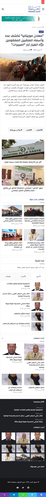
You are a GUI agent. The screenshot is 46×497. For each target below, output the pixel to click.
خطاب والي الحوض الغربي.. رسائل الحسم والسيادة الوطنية (16, 295)
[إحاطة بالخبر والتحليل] (23, 18)
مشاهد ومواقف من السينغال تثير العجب (16, 323)
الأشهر (38, 276)
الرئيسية (39, 27)
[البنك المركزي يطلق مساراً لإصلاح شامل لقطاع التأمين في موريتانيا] (12, 235)
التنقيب (38, 130)
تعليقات (8, 276)
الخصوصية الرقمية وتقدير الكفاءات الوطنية (18, 285)
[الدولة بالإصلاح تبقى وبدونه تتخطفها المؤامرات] (8, 449)
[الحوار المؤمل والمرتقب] (37, 316)
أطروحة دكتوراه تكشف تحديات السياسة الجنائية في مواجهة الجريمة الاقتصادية (34, 220)
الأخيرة (23, 276)
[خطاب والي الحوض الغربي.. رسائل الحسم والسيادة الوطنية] (37, 296)
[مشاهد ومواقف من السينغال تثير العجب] (37, 326)
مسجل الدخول (30, 267)
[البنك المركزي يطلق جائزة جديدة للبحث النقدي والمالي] (12, 211)
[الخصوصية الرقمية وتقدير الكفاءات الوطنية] (37, 286)
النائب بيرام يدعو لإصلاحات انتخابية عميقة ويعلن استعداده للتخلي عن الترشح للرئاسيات (35, 246)
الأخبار (34, 27)
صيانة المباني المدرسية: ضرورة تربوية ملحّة (18, 305)
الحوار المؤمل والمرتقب (22, 313)
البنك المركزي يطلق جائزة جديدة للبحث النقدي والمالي (12, 219)
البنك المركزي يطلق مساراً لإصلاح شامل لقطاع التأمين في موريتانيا (13, 244)
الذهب (28, 130)
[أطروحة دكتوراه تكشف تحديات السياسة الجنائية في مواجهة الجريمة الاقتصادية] (34, 211)
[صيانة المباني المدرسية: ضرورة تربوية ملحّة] (37, 306)
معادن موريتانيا (15, 130)
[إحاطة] (34, 9)
